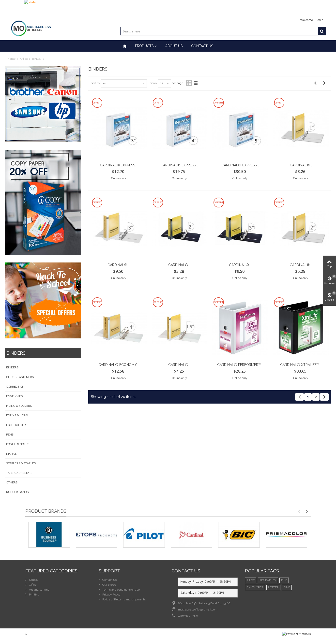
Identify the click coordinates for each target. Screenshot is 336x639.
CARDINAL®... (301, 165)
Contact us (202, 46)
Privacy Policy (111, 594)
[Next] (324, 83)
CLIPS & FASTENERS (20, 377)
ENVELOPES (14, 396)
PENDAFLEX (268, 580)
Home (11, 58)
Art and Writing (38, 589)
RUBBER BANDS (17, 492)
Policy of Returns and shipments (124, 599)
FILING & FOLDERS (19, 405)
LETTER (273, 587)
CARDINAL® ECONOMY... (118, 365)
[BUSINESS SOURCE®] (49, 535)
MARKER (12, 453)
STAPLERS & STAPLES (21, 463)
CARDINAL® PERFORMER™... (240, 365)
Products (144, 46)
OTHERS (11, 482)
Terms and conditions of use (121, 589)
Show (153, 83)
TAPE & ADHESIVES (19, 473)
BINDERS (12, 367)
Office (24, 58)
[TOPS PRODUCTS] (96, 535)
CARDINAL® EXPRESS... (118, 165)
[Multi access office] (30, 28)
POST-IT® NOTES (17, 444)
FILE (284, 580)
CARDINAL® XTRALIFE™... (300, 365)
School (33, 579)
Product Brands (45, 511)
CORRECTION (15, 386)
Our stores (109, 584)
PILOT (251, 580)
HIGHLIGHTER (16, 425)
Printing (33, 594)
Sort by (95, 83)
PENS (10, 434)
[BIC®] (239, 535)
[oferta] (168, 8)
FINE (287, 587)
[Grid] (189, 83)
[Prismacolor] (286, 535)
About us (174, 46)
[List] (196, 83)
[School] (43, 300)
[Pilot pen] (144, 535)
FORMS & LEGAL (17, 415)
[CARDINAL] (191, 535)
